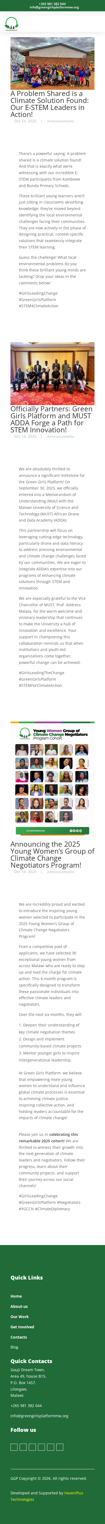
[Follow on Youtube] (41, 1447)
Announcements (60, 121)
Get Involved (22, 1326)
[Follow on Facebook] (14, 1447)
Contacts (18, 1337)
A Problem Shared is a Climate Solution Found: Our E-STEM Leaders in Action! (49, 103)
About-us (19, 1306)
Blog (14, 1347)
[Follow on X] (23, 1447)
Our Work (19, 1316)
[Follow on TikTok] (59, 1447)
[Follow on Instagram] (32, 1447)
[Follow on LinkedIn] (50, 1447)
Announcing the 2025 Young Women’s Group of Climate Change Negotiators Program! (52, 854)
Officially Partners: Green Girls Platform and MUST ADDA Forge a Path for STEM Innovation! (51, 419)
